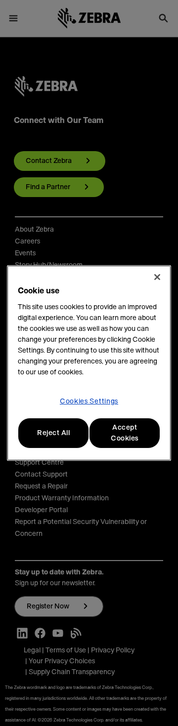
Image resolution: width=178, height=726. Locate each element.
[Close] (157, 277)
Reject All (53, 433)
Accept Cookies (124, 433)
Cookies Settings (89, 401)
